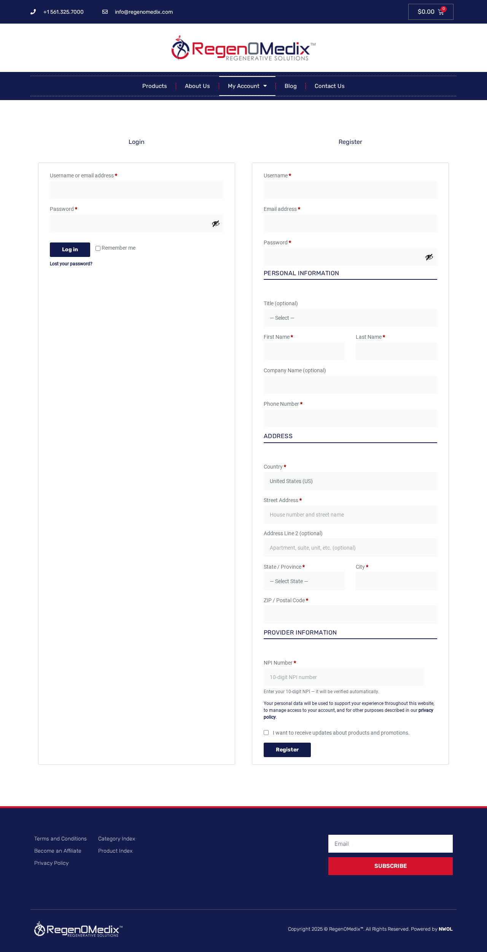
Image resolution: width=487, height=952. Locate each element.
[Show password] (216, 223)
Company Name (295, 370)
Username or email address (94, 174)
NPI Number (280, 663)
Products (154, 86)
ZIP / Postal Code (286, 600)
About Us (197, 86)
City (362, 567)
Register (287, 749)
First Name (278, 337)
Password (74, 208)
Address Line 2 (293, 533)
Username (288, 174)
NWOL (446, 929)
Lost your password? (71, 263)
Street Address (283, 500)
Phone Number (283, 404)
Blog (291, 86)
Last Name (370, 337)
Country (275, 467)
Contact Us (330, 86)
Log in (70, 249)
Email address (292, 208)
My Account (243, 86)
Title (281, 303)
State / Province (284, 567)
